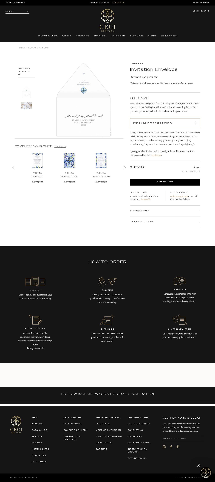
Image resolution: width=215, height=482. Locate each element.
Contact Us (145, 199)
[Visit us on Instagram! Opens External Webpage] (164, 446)
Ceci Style (103, 424)
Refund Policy (137, 458)
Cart (205, 11)
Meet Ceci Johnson (108, 430)
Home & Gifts (118, 36)
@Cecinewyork (93, 394)
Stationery (100, 36)
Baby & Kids (136, 36)
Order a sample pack (179, 196)
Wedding (67, 36)
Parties (152, 36)
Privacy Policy (195, 478)
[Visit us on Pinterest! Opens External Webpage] (177, 446)
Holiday (37, 443)
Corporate (82, 36)
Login (196, 11)
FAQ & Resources (139, 424)
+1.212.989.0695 (201, 2)
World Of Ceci (169, 36)
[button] (206, 473)
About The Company (109, 437)
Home (22, 48)
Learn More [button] (60, 147)
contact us (156, 155)
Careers (101, 449)
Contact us (118, 2)
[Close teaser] (198, 465)
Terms (179, 478)
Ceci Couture (72, 424)
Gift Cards (39, 462)
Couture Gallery (48, 36)
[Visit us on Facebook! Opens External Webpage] (171, 446)
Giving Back (103, 443)
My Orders (135, 437)
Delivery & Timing (139, 443)
